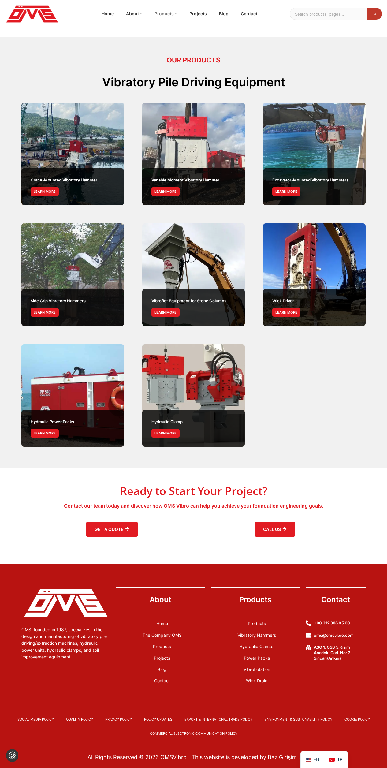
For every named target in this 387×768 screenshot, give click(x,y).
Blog (162, 669)
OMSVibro (174, 757)
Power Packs (257, 658)
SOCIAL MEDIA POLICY (35, 719)
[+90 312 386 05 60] (308, 623)
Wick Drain (256, 680)
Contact (162, 680)
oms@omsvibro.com (334, 635)
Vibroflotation (257, 669)
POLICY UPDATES (158, 719)
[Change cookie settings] (12, 755)
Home (162, 623)
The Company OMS (162, 635)
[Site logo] (32, 13)
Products (162, 646)
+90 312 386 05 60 (332, 623)
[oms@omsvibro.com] (308, 635)
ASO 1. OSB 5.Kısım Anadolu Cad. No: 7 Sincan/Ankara (332, 653)
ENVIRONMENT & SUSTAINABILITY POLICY (298, 719)
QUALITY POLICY (79, 719)
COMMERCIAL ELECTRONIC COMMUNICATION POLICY (193, 733)
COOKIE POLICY (357, 719)
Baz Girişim (283, 757)
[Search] (374, 13)
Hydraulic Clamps (256, 646)
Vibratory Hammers (256, 635)
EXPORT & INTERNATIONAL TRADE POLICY (218, 719)
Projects (162, 658)
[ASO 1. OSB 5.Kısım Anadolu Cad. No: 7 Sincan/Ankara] (308, 647)
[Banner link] (72, 154)
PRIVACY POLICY (118, 719)
